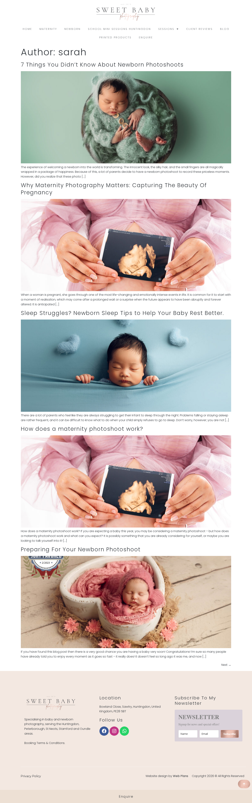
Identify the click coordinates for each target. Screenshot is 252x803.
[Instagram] (114, 731)
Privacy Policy (31, 776)
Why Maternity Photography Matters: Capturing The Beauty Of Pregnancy (114, 188)
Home (27, 29)
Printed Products (115, 37)
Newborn (72, 29)
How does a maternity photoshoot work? (82, 429)
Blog (224, 29)
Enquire (146, 37)
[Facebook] (104, 731)
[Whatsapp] (124, 731)
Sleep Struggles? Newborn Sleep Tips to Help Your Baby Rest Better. (122, 313)
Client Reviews (199, 29)
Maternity (48, 29)
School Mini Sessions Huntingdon (119, 29)
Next (226, 665)
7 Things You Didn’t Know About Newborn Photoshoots (102, 65)
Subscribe (229, 734)
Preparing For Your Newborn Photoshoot (81, 549)
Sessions (166, 29)
